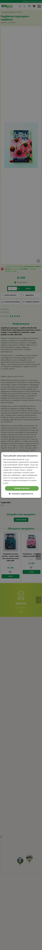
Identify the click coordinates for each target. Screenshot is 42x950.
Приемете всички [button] (21, 488)
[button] (21, 493)
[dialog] (21, 475)
